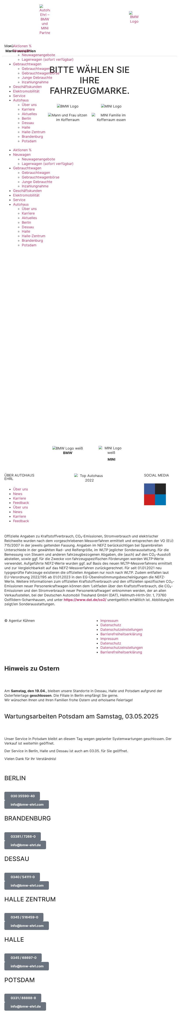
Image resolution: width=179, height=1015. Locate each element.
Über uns (29, 104)
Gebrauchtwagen (27, 64)
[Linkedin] (160, 499)
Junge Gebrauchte (37, 77)
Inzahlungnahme (35, 82)
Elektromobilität (26, 91)
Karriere (28, 109)
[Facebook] (149, 488)
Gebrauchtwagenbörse (40, 73)
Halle (26, 127)
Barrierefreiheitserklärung (121, 634)
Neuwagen (22, 50)
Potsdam (29, 141)
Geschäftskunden (27, 86)
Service (19, 96)
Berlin (26, 118)
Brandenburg (32, 136)
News (17, 494)
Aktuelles (29, 114)
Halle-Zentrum (33, 132)
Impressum (109, 620)
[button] (91, 145)
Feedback (21, 502)
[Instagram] (160, 488)
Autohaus (21, 100)
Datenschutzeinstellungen (121, 629)
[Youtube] (149, 499)
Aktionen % (22, 46)
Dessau (28, 123)
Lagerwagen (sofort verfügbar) (48, 59)
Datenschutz (110, 625)
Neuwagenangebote (38, 55)
